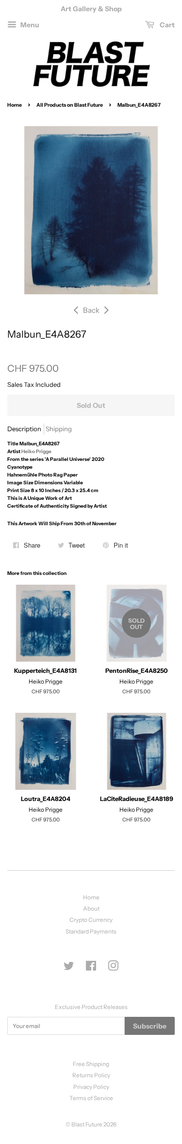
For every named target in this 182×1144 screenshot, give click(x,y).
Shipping (59, 429)
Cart (166, 24)
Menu (29, 24)
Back (91, 310)
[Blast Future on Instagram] (113, 968)
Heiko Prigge (36, 451)
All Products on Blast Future (69, 105)
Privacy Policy (91, 1086)
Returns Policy (91, 1075)
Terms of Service (91, 1098)
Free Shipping (91, 1064)
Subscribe (149, 1026)
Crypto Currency (91, 919)
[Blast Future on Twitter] (69, 968)
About (91, 908)
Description (24, 429)
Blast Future (86, 1124)
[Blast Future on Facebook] (91, 968)
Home (14, 105)
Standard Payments (91, 931)
